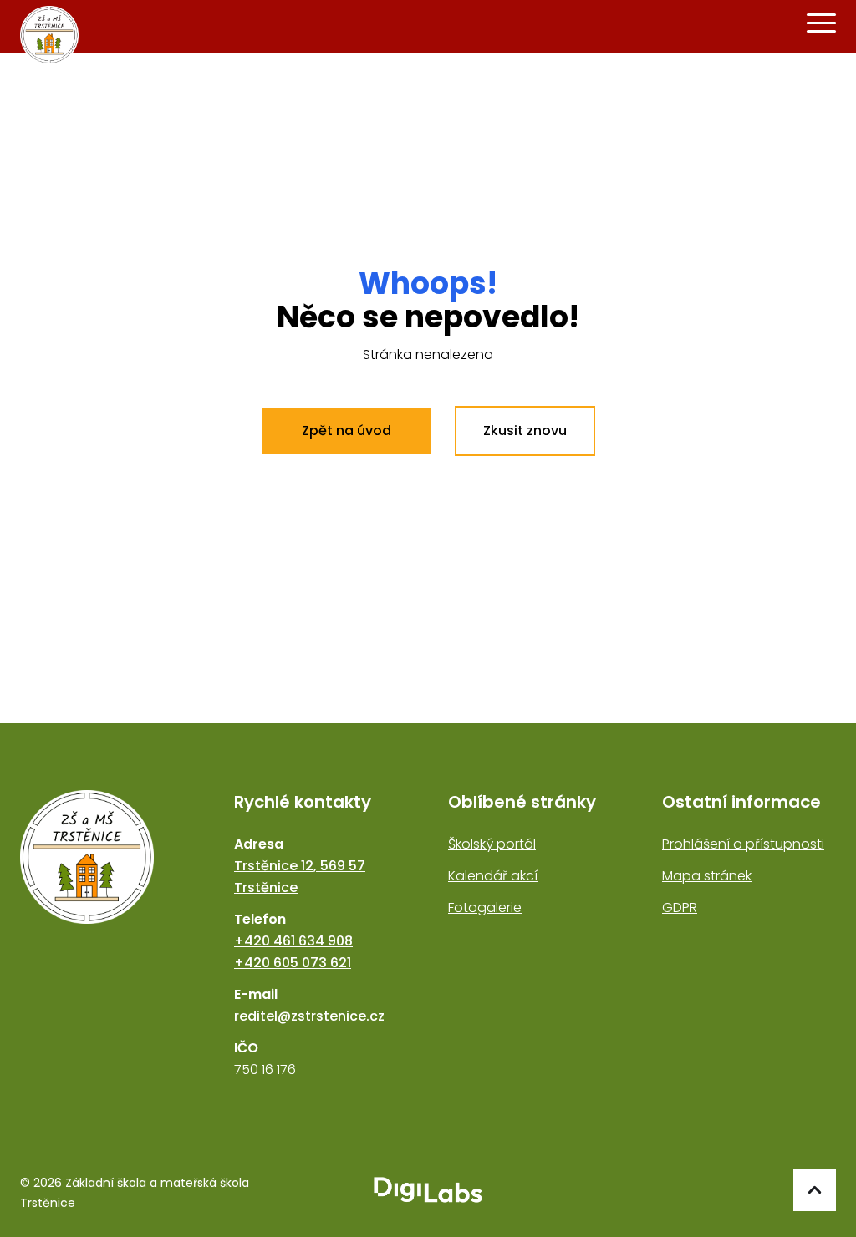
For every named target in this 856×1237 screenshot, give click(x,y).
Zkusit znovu (525, 430)
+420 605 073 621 (292, 962)
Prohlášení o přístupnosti (743, 844)
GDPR (679, 907)
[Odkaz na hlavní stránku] (107, 935)
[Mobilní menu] (821, 23)
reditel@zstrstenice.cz (309, 1016)
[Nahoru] (814, 1190)
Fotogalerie (485, 907)
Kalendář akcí (493, 875)
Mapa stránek (707, 875)
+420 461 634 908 (293, 941)
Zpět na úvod (346, 430)
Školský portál (492, 844)
